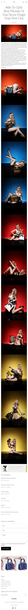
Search (2, 579)
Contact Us (3, 588)
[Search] (4, 2)
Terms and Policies (14, 605)
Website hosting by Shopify (18, 602)
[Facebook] (13, 608)
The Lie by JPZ (10, 602)
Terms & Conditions (5, 581)
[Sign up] (25, 594)
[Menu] (1, 2)
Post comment (6, 548)
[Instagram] (15, 608)
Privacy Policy (4, 586)
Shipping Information (6, 583)
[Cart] (26, 2)
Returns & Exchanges (6, 584)
